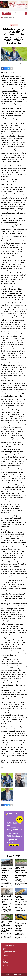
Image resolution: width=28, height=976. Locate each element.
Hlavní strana (5, 17)
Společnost (5, 962)
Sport (4, 964)
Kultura (4, 961)
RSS (5, 952)
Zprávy (4, 958)
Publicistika (5, 965)
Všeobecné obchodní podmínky (10, 951)
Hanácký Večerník (6, 13)
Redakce (5, 948)
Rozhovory (12, 17)
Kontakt (5, 949)
